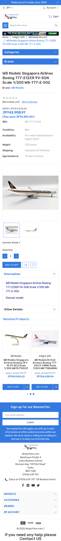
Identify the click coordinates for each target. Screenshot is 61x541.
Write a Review (29, 102)
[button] (30, 34)
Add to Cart (13, 387)
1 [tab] (27, 394)
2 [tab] (30, 394)
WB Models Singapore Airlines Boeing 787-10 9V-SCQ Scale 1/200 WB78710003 (16, 364)
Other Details (13, 309)
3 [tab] (33, 394)
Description (12, 274)
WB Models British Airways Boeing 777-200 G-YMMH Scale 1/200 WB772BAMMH (45, 364)
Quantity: (7, 250)
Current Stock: (11, 242)
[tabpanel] (16, 357)
